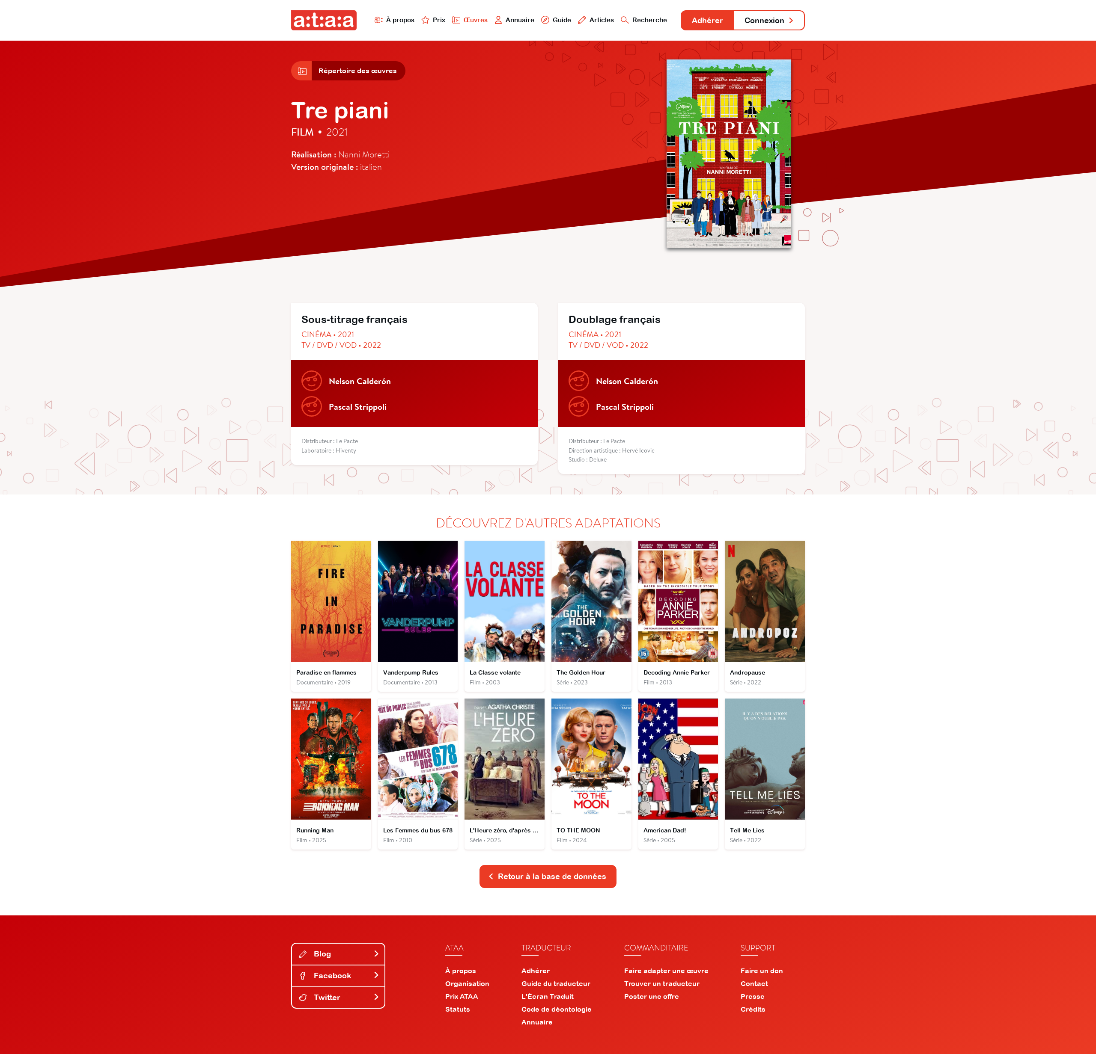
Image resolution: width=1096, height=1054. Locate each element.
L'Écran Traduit (547, 996)
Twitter (326, 997)
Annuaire (520, 20)
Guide (562, 20)
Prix (439, 20)
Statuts (457, 1009)
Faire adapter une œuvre (666, 970)
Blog (321, 953)
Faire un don (762, 970)
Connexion (764, 20)
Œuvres (476, 20)
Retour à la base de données (552, 876)
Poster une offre (651, 996)
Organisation (467, 983)
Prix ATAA (461, 996)
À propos (400, 20)
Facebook (331, 975)
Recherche (649, 20)
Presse (753, 996)
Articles (602, 20)
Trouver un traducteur (662, 983)
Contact (754, 983)
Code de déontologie (556, 1009)
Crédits (753, 1009)
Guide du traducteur (555, 983)
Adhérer (707, 20)
